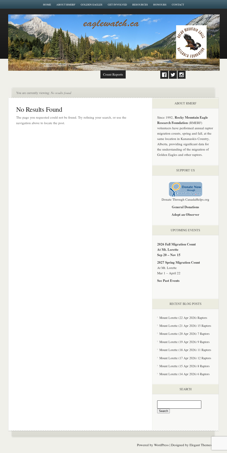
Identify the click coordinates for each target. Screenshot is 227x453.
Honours (159, 4)
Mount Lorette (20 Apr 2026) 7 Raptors (184, 333)
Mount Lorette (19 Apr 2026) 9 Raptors (184, 342)
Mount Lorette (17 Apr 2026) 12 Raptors (185, 358)
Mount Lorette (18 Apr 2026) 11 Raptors (185, 350)
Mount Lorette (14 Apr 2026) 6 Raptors (184, 374)
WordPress (161, 445)
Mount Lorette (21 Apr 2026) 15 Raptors (185, 326)
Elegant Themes (201, 445)
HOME (47, 4)
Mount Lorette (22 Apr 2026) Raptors (183, 318)
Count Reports (113, 74)
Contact (178, 4)
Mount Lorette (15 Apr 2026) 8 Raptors (184, 366)
